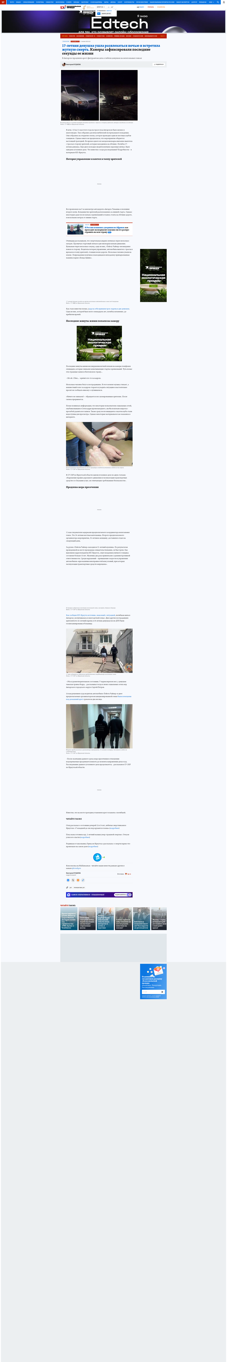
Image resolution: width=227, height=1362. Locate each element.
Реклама (151, 7)
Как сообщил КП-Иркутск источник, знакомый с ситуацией (90, 615)
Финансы (202, 2)
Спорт (120, 2)
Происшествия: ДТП (79, 887)
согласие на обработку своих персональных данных (151, 996)
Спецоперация (28, 2)
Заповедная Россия (151, 36)
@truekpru (76, 868)
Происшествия (142, 2)
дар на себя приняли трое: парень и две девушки (109, 308)
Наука (106, 2)
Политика (40, 2)
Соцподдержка (96, 2)
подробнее (114, 828)
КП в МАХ (128, 36)
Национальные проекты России (162, 2)
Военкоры (109, 36)
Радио (141, 7)
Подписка (161, 7)
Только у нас (101, 36)
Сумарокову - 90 (90, 36)
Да (98, 13)
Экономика (60, 2)
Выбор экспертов (182, 2)
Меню (3, 2)
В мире (68, 2)
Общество (50, 2)
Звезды (76, 2)
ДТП (71, 887)
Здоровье (84, 2)
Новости (72, 36)
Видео (18, 2)
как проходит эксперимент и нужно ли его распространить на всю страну (107, 229)
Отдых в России (138, 36)
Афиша (113, 2)
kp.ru (129, 874)
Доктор (194, 2)
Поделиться (160, 64)
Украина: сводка (119, 36)
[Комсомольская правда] (70, 7)
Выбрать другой (106, 13)
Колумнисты (129, 2)
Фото (12, 2)
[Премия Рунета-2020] (87, 7)
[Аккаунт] (224, 2)
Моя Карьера (80, 36)
